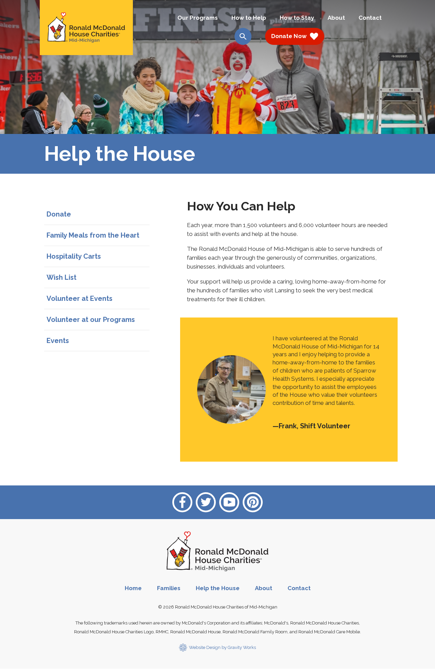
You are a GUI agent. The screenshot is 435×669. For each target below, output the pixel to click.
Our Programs (197, 17)
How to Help (248, 17)
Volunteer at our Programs (91, 319)
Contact (370, 17)
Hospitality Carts (74, 256)
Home (133, 588)
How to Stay (297, 17)
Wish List (61, 277)
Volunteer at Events (79, 298)
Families (168, 588)
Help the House (218, 588)
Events (58, 341)
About (336, 17)
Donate (59, 214)
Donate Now (289, 36)
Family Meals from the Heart (93, 235)
